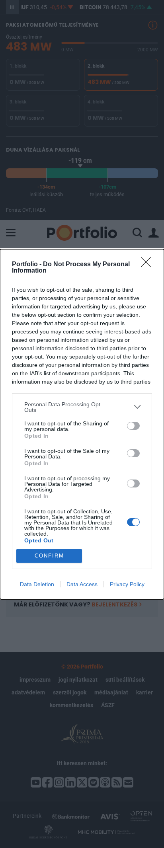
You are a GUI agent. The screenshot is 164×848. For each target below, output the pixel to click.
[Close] (148, 264)
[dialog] (82, 424)
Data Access (82, 584)
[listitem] (82, 407)
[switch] (133, 426)
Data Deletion (37, 584)
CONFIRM (49, 556)
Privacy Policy (127, 584)
